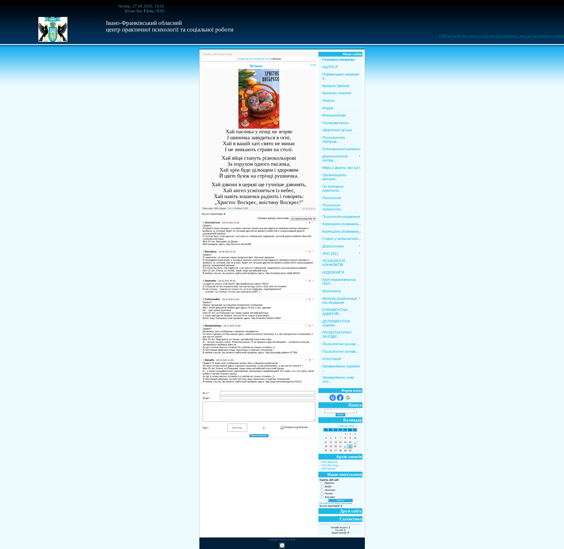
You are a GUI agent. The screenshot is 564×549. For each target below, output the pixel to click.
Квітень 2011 (347, 426)
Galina (230, 208)
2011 (251, 58)
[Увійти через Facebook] (340, 397)
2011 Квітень (329, 468)
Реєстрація (219, 54)
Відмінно (329, 483)
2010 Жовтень (330, 462)
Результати (325, 503)
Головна (207, 54)
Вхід (229, 54)
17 (355, 442)
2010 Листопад (330, 465)
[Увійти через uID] (332, 397)
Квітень (260, 58)
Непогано (330, 490)
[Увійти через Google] (347, 397)
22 (345, 446)
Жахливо (330, 497)
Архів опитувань (343, 503)
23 (268, 58)
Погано (329, 493)
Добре (328, 486)
